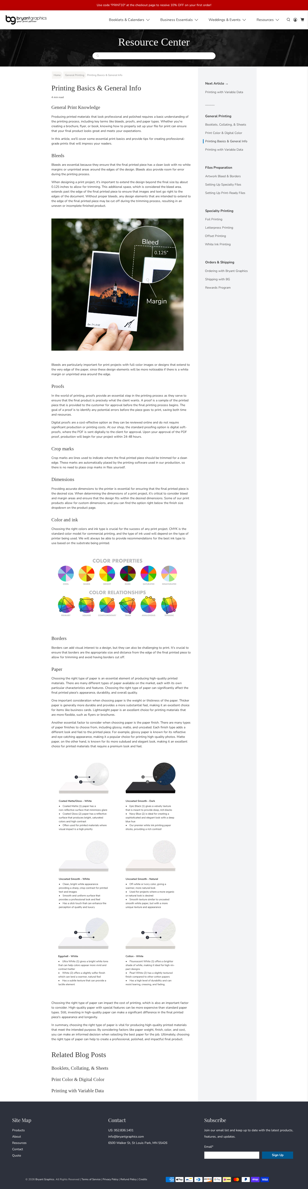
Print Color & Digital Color (77, 1079)
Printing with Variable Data (77, 1090)
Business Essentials (176, 19)
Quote (16, 1155)
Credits (143, 1179)
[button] (268, 20)
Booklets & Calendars (126, 19)
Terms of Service (91, 1179)
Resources (265, 19)
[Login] (295, 19)
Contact (17, 1149)
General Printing (74, 75)
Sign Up (277, 1155)
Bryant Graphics (44, 1179)
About (16, 1136)
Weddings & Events (225, 19)
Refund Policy (128, 1179)
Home (57, 75)
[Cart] (302, 20)
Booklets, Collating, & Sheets (79, 1068)
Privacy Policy (110, 1179)
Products (18, 1130)
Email (208, 1147)
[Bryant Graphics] (26, 19)
